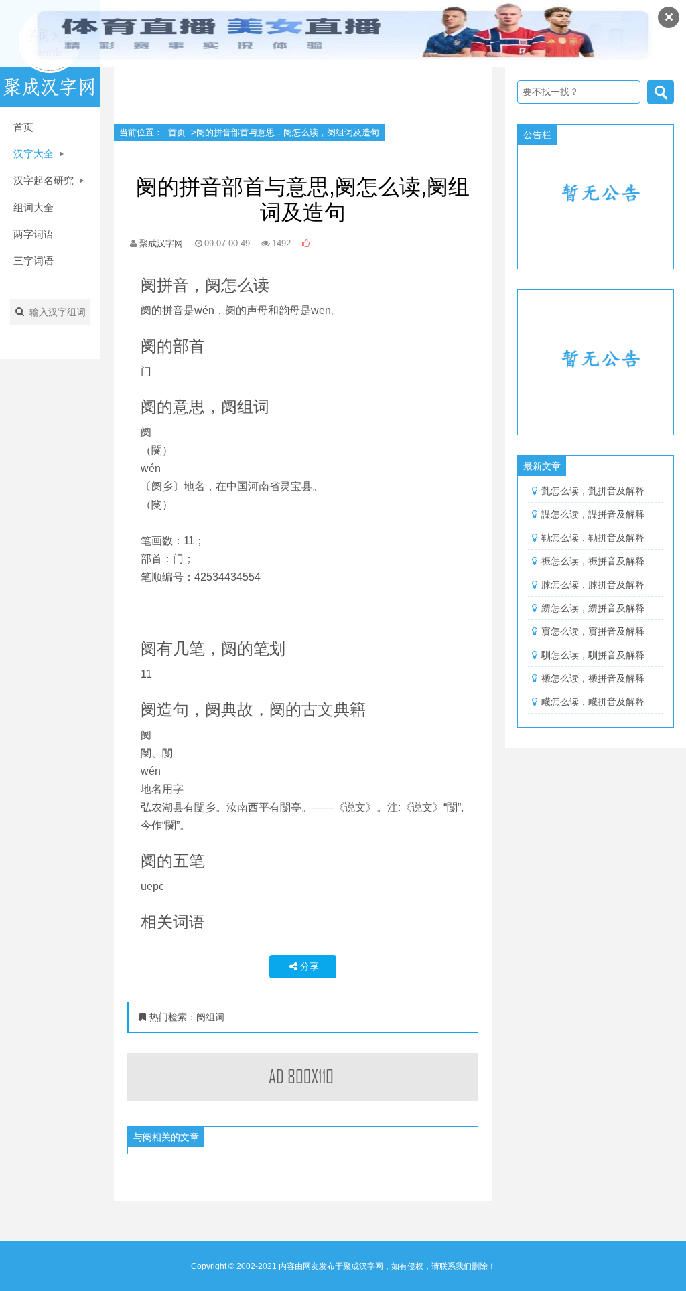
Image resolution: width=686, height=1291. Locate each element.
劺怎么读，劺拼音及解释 (592, 537)
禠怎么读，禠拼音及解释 (592, 678)
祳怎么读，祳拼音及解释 (592, 561)
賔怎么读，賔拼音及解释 (592, 631)
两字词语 (33, 234)
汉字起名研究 (44, 180)
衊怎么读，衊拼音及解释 (592, 701)
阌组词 (210, 1017)
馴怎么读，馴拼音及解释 (592, 655)
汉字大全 (34, 153)
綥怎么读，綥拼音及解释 (592, 608)
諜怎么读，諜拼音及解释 (592, 514)
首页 (23, 127)
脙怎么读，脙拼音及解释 (592, 584)
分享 (309, 966)
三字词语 (33, 261)
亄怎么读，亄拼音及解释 (592, 490)
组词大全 (33, 207)
